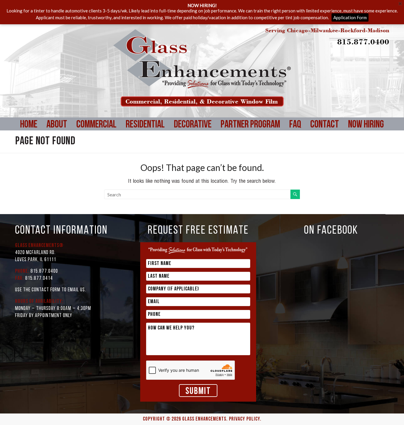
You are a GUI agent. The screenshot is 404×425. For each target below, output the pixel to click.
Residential (145, 125)
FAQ (295, 125)
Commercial (96, 125)
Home (28, 125)
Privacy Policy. (245, 419)
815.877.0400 (363, 41)
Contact (324, 125)
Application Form (350, 17)
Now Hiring (366, 125)
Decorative (192, 125)
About (56, 125)
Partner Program (250, 125)
